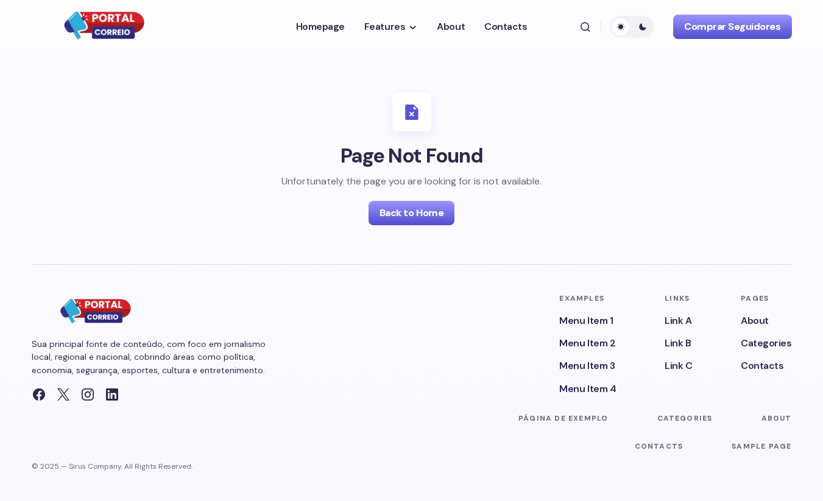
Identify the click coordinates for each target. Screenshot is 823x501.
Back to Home (411, 212)
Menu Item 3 (587, 365)
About (755, 320)
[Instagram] (88, 394)
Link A (678, 320)
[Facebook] (39, 394)
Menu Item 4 (587, 388)
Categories (766, 343)
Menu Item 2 (587, 343)
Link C (678, 365)
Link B (678, 343)
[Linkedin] (112, 394)
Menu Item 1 (586, 320)
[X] (63, 394)
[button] (585, 27)
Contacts (762, 365)
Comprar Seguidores (732, 26)
